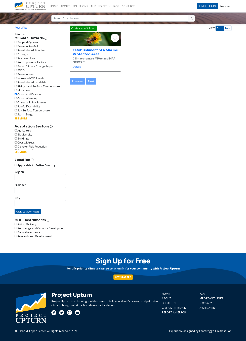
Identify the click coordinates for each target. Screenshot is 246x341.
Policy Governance (28, 232)
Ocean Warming (27, 98)
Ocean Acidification (29, 94)
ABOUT (65, 6)
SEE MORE (21, 118)
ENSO (21, 70)
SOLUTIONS (80, 6)
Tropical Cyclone (27, 42)
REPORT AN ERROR (174, 312)
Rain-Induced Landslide (31, 82)
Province (20, 185)
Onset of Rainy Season (31, 102)
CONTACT (128, 6)
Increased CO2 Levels (30, 78)
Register (225, 6)
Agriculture (24, 130)
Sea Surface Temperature (33, 110)
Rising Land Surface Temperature (38, 86)
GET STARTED (123, 277)
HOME (54, 6)
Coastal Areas (26, 142)
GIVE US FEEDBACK (174, 308)
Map (227, 28)
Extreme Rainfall (27, 46)
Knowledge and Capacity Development (41, 228)
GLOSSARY (205, 303)
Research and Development (34, 236)
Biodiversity (24, 134)
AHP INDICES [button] (99, 6)
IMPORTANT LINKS (211, 298)
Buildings (23, 138)
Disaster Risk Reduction (32, 146)
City (17, 198)
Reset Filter (22, 27)
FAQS (116, 6)
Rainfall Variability (28, 106)
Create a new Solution (83, 28)
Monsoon (23, 90)
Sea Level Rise (26, 58)
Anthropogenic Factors (31, 62)
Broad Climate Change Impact (36, 66)
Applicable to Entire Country (36, 165)
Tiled (219, 28)
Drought (22, 54)
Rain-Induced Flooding (31, 50)
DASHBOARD (207, 308)
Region (19, 172)
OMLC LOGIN (207, 6)
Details (77, 67)
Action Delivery (26, 224)
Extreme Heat (25, 74)
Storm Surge (25, 114)
